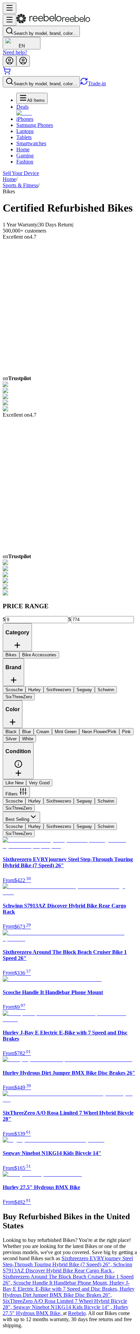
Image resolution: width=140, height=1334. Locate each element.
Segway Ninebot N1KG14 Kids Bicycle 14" (63, 1307)
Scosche (14, 801)
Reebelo (77, 1313)
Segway (84, 801)
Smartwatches (31, 143)
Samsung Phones (34, 125)
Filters (11, 793)
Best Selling (17, 819)
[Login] (9, 61)
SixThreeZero (18, 808)
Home (23, 149)
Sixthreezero (58, 801)
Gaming (25, 155)
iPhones (24, 119)
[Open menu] (9, 8)
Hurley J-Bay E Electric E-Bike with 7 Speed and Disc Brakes (66, 1286)
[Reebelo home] (53, 22)
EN (22, 45)
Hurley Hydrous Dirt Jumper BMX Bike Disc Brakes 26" (69, 1292)
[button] (18, 766)
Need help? (15, 52)
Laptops (25, 131)
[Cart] (7, 73)
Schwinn (106, 801)
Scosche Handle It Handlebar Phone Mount (61, 1283)
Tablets (24, 137)
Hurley (34, 801)
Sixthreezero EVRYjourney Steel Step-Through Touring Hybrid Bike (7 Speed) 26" (68, 1261)
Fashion (24, 162)
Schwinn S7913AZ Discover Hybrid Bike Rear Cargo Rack (67, 1267)
